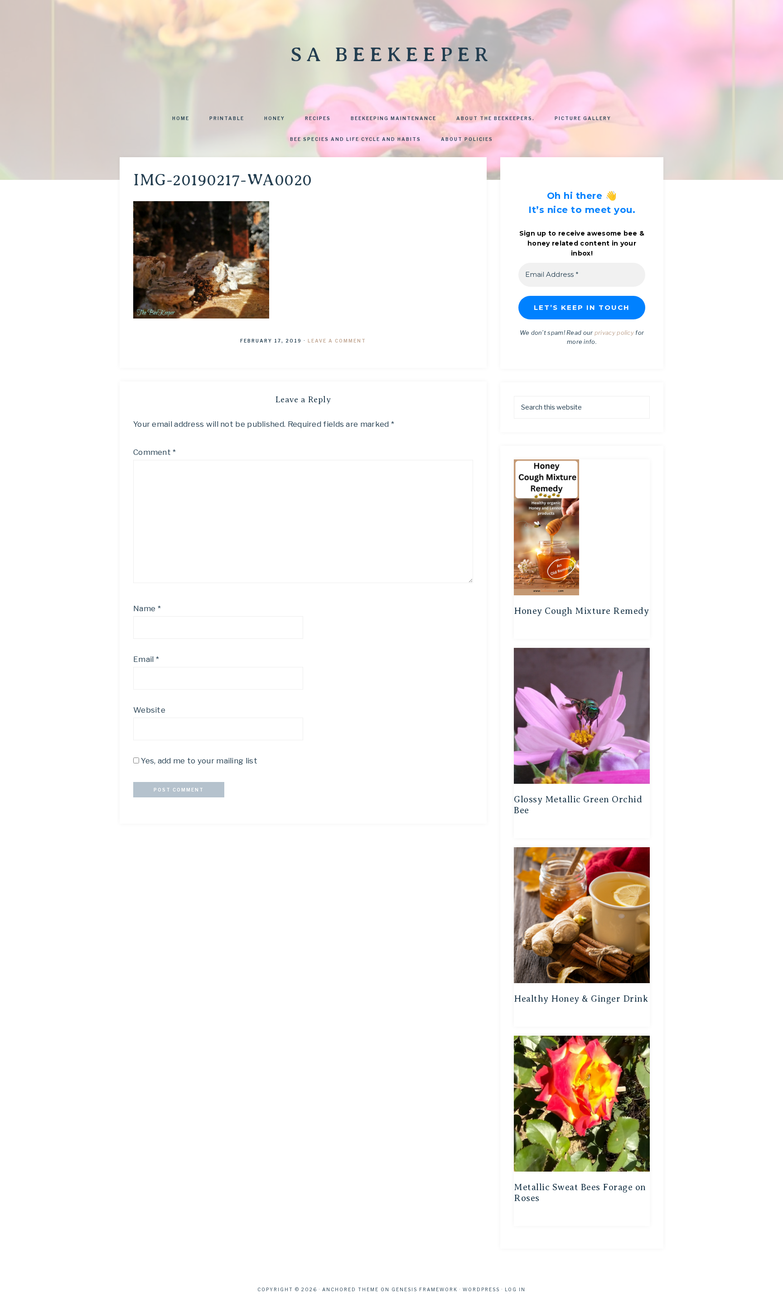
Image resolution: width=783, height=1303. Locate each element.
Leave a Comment (337, 340)
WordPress (481, 1289)
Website (149, 709)
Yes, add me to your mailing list (198, 760)
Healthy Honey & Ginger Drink (581, 999)
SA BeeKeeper (391, 54)
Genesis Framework (425, 1289)
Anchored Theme (350, 1289)
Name (147, 608)
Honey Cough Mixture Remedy (581, 611)
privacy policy (614, 332)
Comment (154, 452)
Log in (515, 1289)
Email (146, 659)
